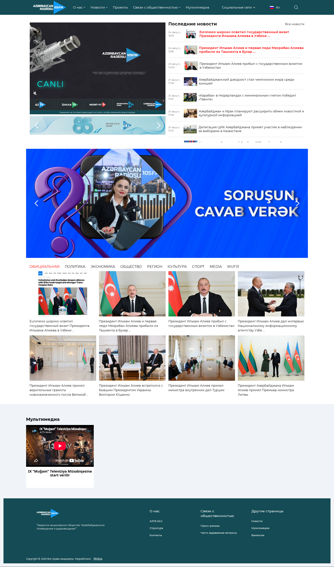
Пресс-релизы (210, 525)
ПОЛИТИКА (75, 266)
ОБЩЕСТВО (131, 266)
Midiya (98, 559)
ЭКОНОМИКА (103, 266)
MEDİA (216, 266)
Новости (257, 521)
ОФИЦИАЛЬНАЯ (44, 266)
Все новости (294, 24)
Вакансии (257, 535)
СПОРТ (198, 266)
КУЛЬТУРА (177, 266)
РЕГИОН (154, 266)
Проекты (120, 7)
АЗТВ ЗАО (156, 521)
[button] (79, 7)
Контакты (156, 535)
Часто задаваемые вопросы (219, 532)
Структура (156, 528)
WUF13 (233, 266)
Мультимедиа (197, 7)
